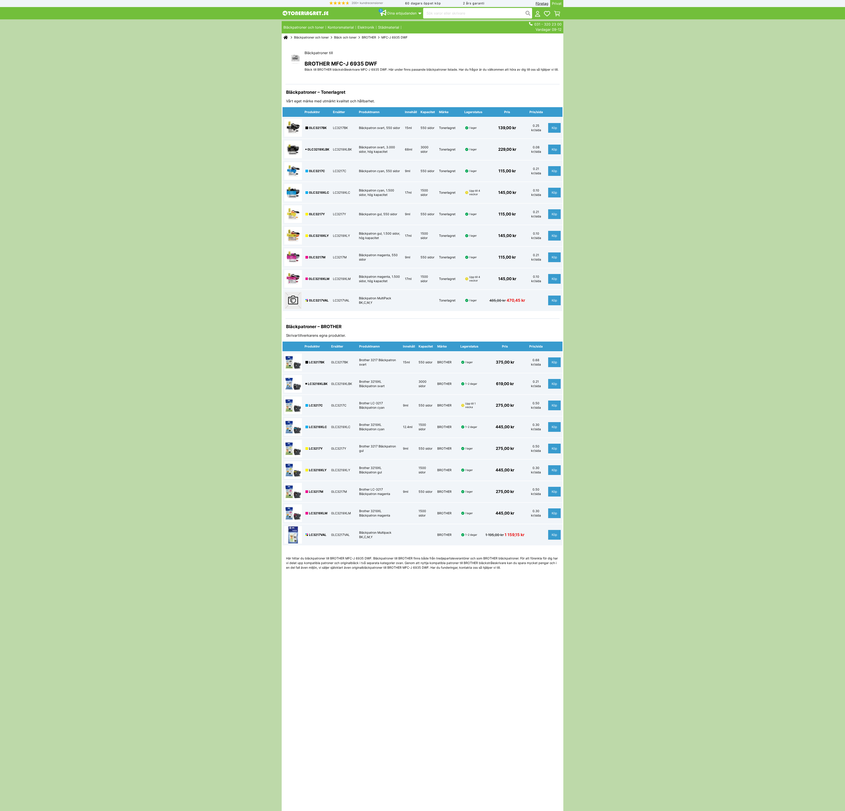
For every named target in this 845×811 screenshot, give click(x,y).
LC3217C (316, 405)
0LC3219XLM (319, 279)
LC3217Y (316, 448)
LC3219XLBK (318, 384)
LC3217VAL (317, 535)
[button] (356, 3)
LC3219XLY (318, 470)
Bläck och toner (345, 37)
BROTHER (369, 37)
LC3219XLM (318, 513)
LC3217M (316, 491)
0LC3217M (317, 257)
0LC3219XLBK (318, 149)
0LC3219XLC (319, 192)
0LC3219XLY (319, 235)
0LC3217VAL (319, 300)
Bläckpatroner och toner (311, 37)
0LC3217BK (318, 128)
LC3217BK (317, 362)
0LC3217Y (317, 214)
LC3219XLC (318, 427)
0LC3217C (317, 171)
